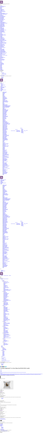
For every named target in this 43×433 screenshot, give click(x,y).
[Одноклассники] (1, 366)
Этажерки (12, 374)
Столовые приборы (6, 302)
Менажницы (4, 374)
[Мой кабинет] (0, 269)
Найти (1, 432)
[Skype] (5, 366)
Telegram (2, 77)
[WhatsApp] (4, 366)
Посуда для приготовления (6, 282)
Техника (24, 372)
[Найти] (0, 82)
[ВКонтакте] (0, 366)
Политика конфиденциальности (4, 430)
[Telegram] (6, 366)
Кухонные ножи (5, 292)
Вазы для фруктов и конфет (8, 374)
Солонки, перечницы (26, 374)
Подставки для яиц (19, 374)
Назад (3, 280)
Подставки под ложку (30, 374)
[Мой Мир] (2, 366)
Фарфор (4, 306)
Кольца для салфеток (34, 374)
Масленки (14, 374)
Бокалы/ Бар (16, 372)
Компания (4, 351)
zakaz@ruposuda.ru (2, 75)
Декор (25, 372)
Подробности (1, 391)
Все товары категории (2, 418)
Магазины (1, 425)
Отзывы (2, 398)
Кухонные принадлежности (20, 372)
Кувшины (16, 374)
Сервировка (5, 322)
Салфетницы (22, 374)
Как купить (4, 348)
